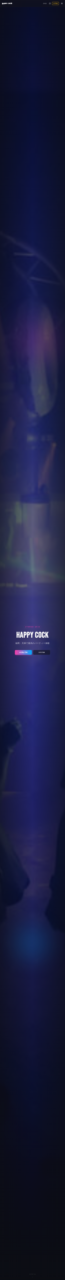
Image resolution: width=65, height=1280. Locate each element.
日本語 (45, 3)
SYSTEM (42, 652)
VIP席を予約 (23, 652)
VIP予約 (55, 3)
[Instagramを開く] (50, 3)
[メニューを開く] (62, 3)
